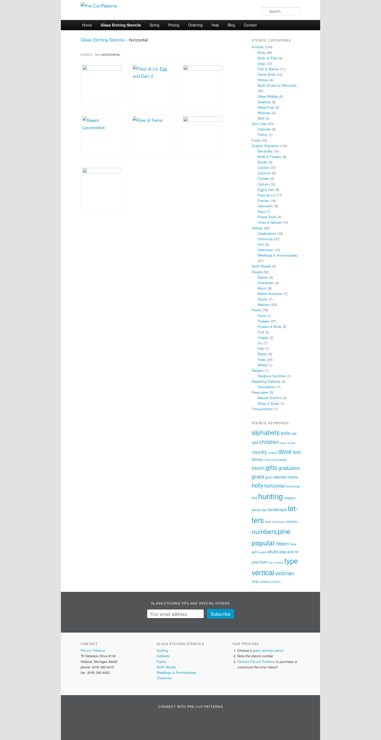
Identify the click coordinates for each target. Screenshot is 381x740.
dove (285, 451)
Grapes (263, 337)
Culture (263, 184)
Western (264, 304)
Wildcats (264, 112)
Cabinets (264, 129)
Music (262, 288)
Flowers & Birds (269, 326)
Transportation (262, 408)
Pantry (262, 134)
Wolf (261, 118)
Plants (256, 309)
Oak (261, 348)
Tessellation (267, 386)
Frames (263, 200)
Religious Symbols (272, 375)
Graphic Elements (265, 145)
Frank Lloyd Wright (275, 460)
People (257, 271)
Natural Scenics (269, 397)
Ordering (195, 25)
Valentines (265, 249)
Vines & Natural (269, 222)
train (270, 562)
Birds (261, 52)
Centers (263, 167)
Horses (263, 79)
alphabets (266, 432)
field (296, 452)
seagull (262, 552)
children (269, 442)
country (259, 451)
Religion (258, 370)
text (263, 562)
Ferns (262, 315)
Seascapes (260, 392)
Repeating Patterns (266, 381)
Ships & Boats (268, 403)
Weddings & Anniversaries (277, 255)
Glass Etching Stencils (121, 25)
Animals (258, 46)
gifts (271, 467)
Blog (231, 25)
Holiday (257, 227)
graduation (289, 467)
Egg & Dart (266, 189)
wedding (264, 582)
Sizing (154, 25)
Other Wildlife (268, 96)
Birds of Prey (267, 58)
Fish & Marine (268, 68)
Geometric (265, 205)
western (276, 582)
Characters (266, 282)
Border (262, 162)
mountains (278, 522)
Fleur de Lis (266, 195)
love (268, 521)
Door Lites (259, 123)
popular (263, 542)
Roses (262, 353)
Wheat (262, 364)
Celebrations (267, 233)
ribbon (282, 543)
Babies (263, 277)
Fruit (261, 332)
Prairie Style (267, 216)
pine (284, 531)
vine (255, 581)
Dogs (261, 63)
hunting (270, 495)
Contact (250, 25)
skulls (272, 551)
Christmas (265, 238)
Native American (270, 293)
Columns (264, 172)
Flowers (263, 321)
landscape (277, 509)
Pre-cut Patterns (93, 650)
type (291, 561)
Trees (262, 359)
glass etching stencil (268, 650)
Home (87, 25)
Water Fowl (266, 107)
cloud (283, 443)
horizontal (274, 485)
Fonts (256, 140)
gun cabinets (275, 476)
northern (292, 521)
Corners (263, 178)
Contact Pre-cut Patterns (256, 661)
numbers (264, 531)
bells (285, 433)
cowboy (272, 453)
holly (257, 485)
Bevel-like (265, 151)
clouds (291, 443)
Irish (261, 244)
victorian (284, 573)
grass (258, 476)
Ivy (260, 342)
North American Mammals (277, 85)
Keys (261, 211)
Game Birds (267, 74)
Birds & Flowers (269, 156)
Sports (262, 299)
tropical (278, 562)
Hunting (162, 650)
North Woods (261, 266)
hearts (292, 476)
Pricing (173, 25)
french (258, 468)
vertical (263, 572)
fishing (257, 459)
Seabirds (264, 101)
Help (215, 25)
